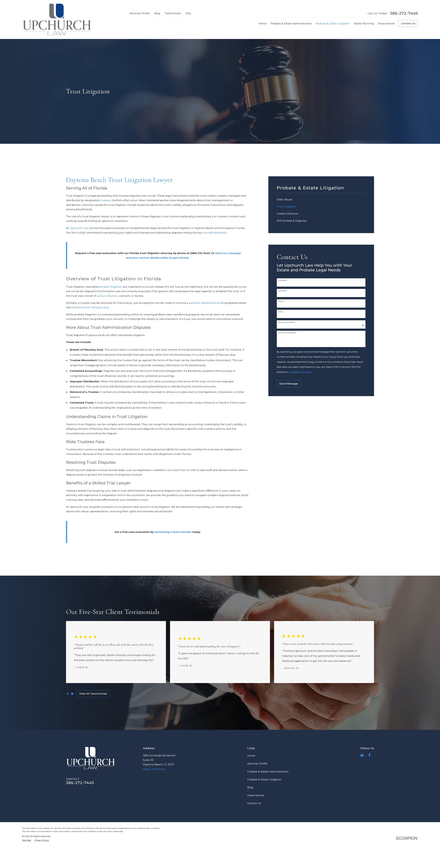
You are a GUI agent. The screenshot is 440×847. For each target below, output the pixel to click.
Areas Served (255, 795)
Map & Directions (154, 769)
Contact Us (408, 23)
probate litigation (111, 286)
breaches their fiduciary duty (90, 307)
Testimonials (173, 13)
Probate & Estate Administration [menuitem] (291, 23)
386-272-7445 (404, 13)
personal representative (204, 302)
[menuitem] (321, 199)
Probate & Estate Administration (268, 771)
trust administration (214, 232)
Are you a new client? (286, 322)
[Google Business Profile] (362, 755)
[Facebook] (369, 755)
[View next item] (72, 693)
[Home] (57, 19)
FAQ (188, 13)
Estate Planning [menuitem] (364, 23)
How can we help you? (287, 333)
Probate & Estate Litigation (264, 779)
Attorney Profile (140, 13)
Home (251, 755)
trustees (105, 200)
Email (280, 312)
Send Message (288, 383)
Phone (280, 301)
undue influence (107, 295)
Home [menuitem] (262, 23)
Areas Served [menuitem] (386, 23)
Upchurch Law (79, 228)
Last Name (282, 291)
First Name (282, 280)
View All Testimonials (93, 693)
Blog (157, 13)
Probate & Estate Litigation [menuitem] (333, 23)
